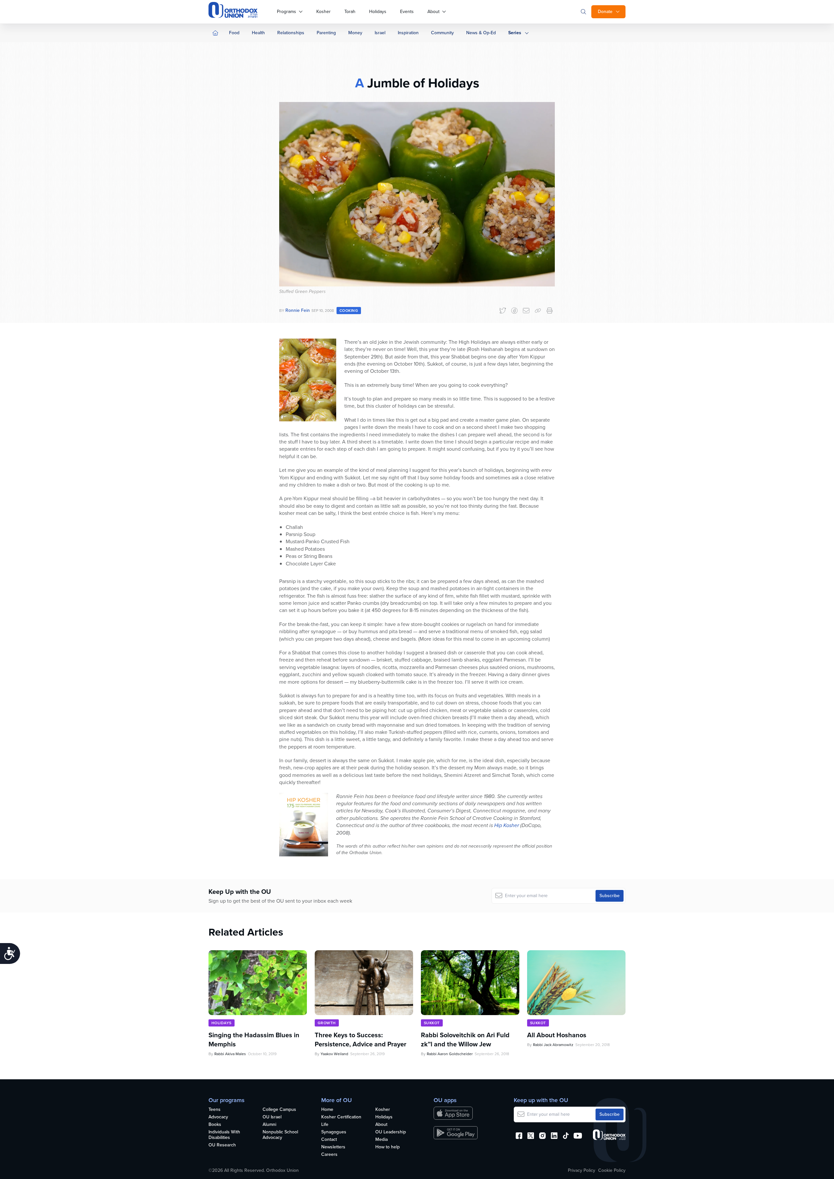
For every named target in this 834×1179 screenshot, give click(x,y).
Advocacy (218, 1117)
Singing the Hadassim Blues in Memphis (253, 1039)
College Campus (279, 1110)
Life (324, 1125)
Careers (329, 1155)
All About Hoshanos (556, 1035)
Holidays (377, 11)
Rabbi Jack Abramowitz (553, 1045)
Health (258, 32)
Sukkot (432, 1023)
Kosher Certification (341, 1117)
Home (327, 1110)
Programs (286, 11)
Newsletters (333, 1147)
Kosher (323, 11)
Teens (214, 1110)
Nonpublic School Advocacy (280, 1135)
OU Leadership (390, 1132)
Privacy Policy (581, 1170)
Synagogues (333, 1132)
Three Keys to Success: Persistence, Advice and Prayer (360, 1039)
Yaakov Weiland (334, 1054)
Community (442, 32)
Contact (329, 1140)
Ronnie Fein (297, 310)
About (433, 11)
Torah (349, 11)
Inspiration (408, 32)
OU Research (222, 1145)
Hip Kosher (506, 825)
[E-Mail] (526, 310)
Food (234, 32)
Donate (605, 11)
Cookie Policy (612, 1170)
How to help (387, 1147)
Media (381, 1140)
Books (214, 1125)
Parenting (326, 32)
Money (355, 32)
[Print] (549, 310)
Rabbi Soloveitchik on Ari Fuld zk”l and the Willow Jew (465, 1039)
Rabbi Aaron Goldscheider (450, 1054)
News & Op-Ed (481, 32)
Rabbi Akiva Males (230, 1054)
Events (407, 11)
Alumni (269, 1125)
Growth (327, 1023)
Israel (380, 32)
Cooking (348, 310)
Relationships (290, 32)
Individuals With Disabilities (224, 1135)
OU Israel (272, 1117)
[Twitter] (502, 310)
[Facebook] (514, 310)
